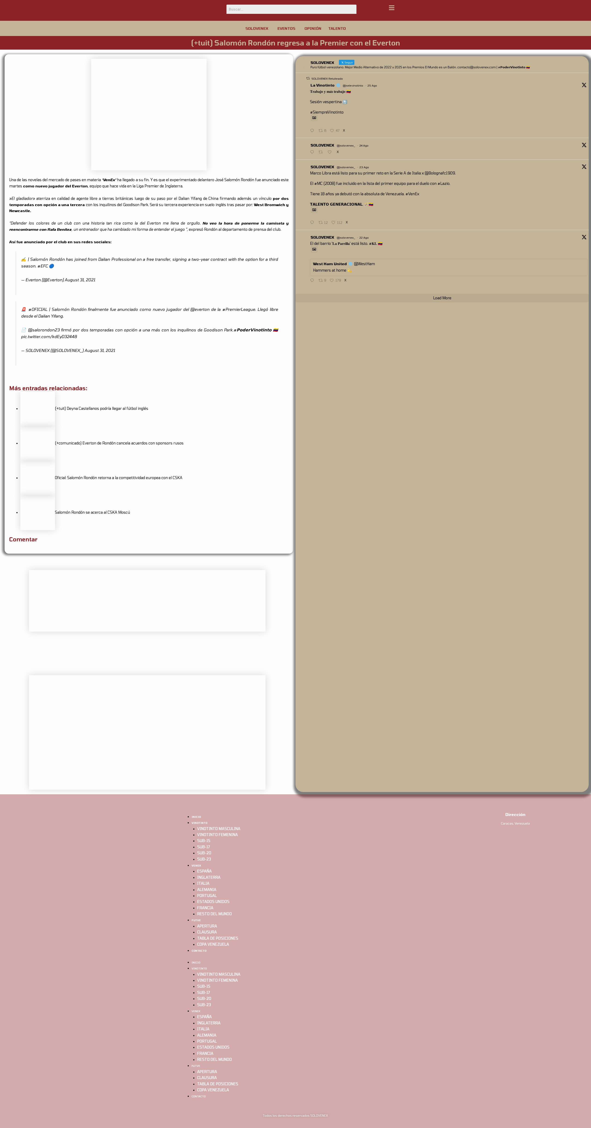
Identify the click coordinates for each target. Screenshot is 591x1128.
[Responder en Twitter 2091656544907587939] (313, 222)
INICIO (196, 816)
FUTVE (196, 920)
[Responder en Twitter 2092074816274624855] (313, 130)
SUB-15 (203, 840)
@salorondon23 (44, 329)
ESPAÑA (204, 871)
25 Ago (372, 85)
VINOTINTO (199, 822)
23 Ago (364, 167)
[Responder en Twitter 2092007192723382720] (313, 152)
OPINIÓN (313, 28)
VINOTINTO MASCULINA (218, 828)
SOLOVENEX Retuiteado (327, 78)
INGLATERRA (208, 877)
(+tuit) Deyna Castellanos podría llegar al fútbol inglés (101, 408)
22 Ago (364, 237)
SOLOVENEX (256, 28)
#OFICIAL (37, 309)
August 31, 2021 (80, 279)
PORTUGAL (207, 895)
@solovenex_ (346, 145)
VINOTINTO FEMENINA (217, 834)
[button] (258, 28)
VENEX (196, 865)
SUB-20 (204, 853)
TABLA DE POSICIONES (217, 938)
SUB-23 (204, 859)
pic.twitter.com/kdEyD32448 (49, 336)
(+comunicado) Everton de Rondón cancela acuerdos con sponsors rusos (119, 443)
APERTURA (207, 926)
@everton (199, 309)
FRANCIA (205, 908)
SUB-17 (203, 847)
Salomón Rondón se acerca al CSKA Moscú (92, 512)
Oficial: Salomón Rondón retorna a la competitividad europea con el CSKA (118, 477)
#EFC (42, 265)
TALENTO (337, 28)
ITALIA (203, 883)
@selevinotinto (353, 85)
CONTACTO (199, 950)
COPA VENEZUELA (213, 944)
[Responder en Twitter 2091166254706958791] (313, 280)
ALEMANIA (206, 889)
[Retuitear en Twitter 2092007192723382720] (322, 152)
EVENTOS (286, 28)
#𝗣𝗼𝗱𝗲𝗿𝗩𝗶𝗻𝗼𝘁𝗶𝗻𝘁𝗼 (252, 329)
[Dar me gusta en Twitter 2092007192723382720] (331, 152)
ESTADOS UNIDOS (213, 901)
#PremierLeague (238, 309)
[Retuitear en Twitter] (308, 78)
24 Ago (363, 145)
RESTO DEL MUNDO (214, 914)
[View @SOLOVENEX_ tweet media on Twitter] (314, 118)
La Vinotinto (323, 85)
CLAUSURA (207, 932)
